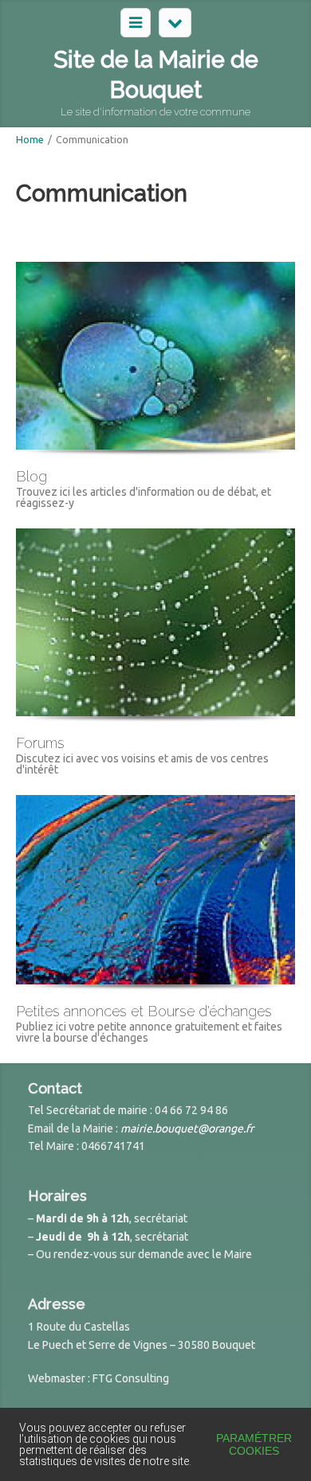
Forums (40, 743)
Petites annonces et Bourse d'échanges (144, 1011)
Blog (31, 476)
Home (30, 139)
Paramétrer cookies (254, 1444)
